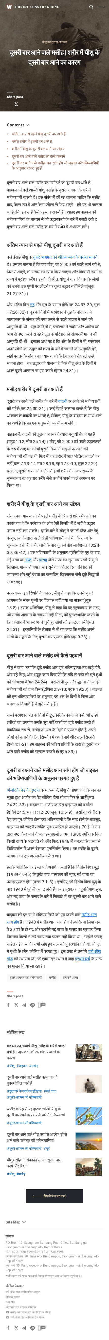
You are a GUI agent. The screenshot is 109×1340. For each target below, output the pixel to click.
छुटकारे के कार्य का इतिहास (25, 1091)
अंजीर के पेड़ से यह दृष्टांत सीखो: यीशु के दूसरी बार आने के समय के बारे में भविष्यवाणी (36, 1111)
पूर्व (48, 1148)
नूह (32, 304)
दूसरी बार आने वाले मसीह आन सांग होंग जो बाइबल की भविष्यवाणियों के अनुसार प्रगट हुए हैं (55, 165)
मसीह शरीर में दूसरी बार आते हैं (32, 141)
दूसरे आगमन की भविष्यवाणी (26, 977)
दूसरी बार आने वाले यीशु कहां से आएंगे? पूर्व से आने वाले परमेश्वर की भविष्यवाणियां (37, 1137)
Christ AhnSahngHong (37, 7)
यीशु (11, 1066)
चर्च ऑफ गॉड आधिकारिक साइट (23, 1292)
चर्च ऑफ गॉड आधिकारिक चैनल (27, 1317)
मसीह (52, 977)
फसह (43, 559)
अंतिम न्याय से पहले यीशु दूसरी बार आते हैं (38, 134)
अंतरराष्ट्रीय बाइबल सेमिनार (21, 1307)
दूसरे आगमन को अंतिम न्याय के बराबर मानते (65, 257)
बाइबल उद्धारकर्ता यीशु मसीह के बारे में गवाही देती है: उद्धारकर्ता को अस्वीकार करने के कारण (36, 1051)
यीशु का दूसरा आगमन (54, 42)
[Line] (32, 104)
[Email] (24, 104)
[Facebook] (8, 104)
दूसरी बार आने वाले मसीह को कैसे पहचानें (38, 156)
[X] (16, 104)
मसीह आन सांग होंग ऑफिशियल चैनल (30, 1312)
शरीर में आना (70, 977)
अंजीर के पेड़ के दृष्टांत (23, 790)
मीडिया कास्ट (13, 1297)
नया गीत (10, 1302)
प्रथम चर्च (82, 958)
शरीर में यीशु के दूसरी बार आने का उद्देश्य (38, 149)
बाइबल (23, 1066)
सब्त (28, 559)
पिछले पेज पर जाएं (54, 1196)
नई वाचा (51, 1091)
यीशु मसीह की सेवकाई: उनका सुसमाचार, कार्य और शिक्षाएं (34, 1163)
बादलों (62, 401)
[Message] (42, 104)
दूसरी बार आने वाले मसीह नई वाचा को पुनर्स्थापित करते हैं (32, 1080)
